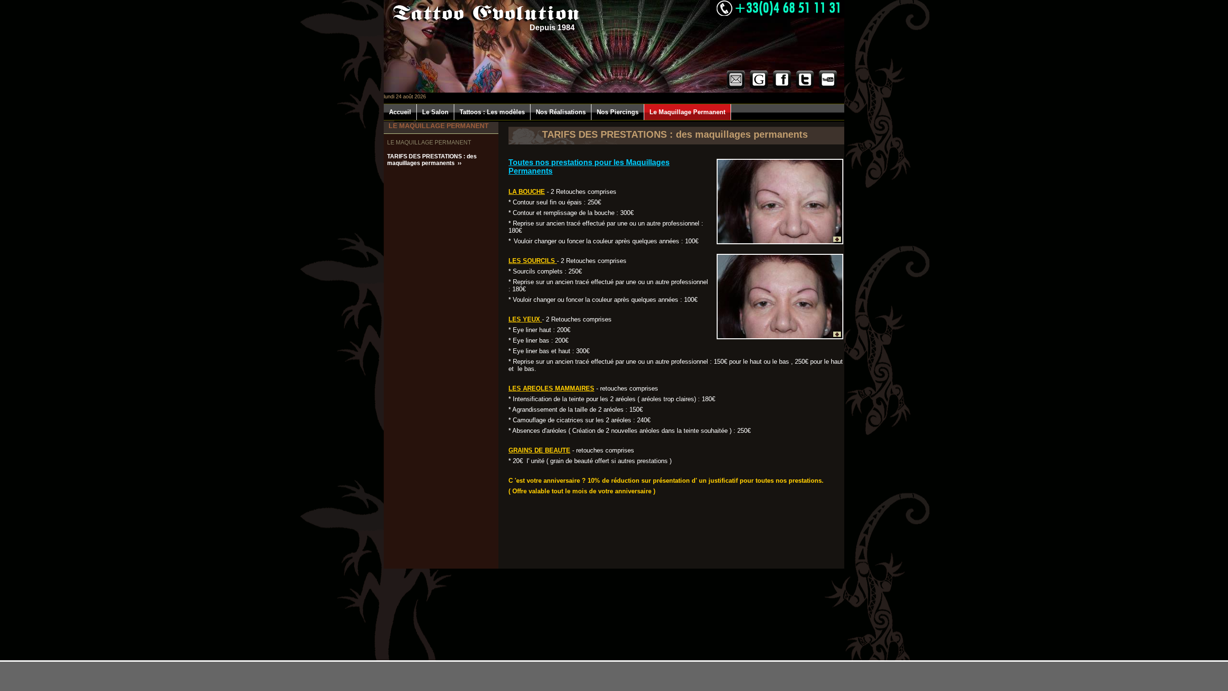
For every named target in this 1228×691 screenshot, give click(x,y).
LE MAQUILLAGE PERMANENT (429, 142)
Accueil (400, 112)
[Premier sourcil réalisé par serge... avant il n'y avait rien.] (780, 201)
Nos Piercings (617, 112)
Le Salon (435, 112)
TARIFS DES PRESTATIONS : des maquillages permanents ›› (432, 160)
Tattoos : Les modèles (492, 112)
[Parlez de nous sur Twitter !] (805, 87)
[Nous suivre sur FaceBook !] (782, 87)
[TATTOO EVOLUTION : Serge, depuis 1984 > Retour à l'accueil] (484, 12)
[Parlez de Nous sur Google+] (759, 87)
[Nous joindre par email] (736, 87)
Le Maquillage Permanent (687, 112)
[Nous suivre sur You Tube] (828, 87)
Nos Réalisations (561, 112)
